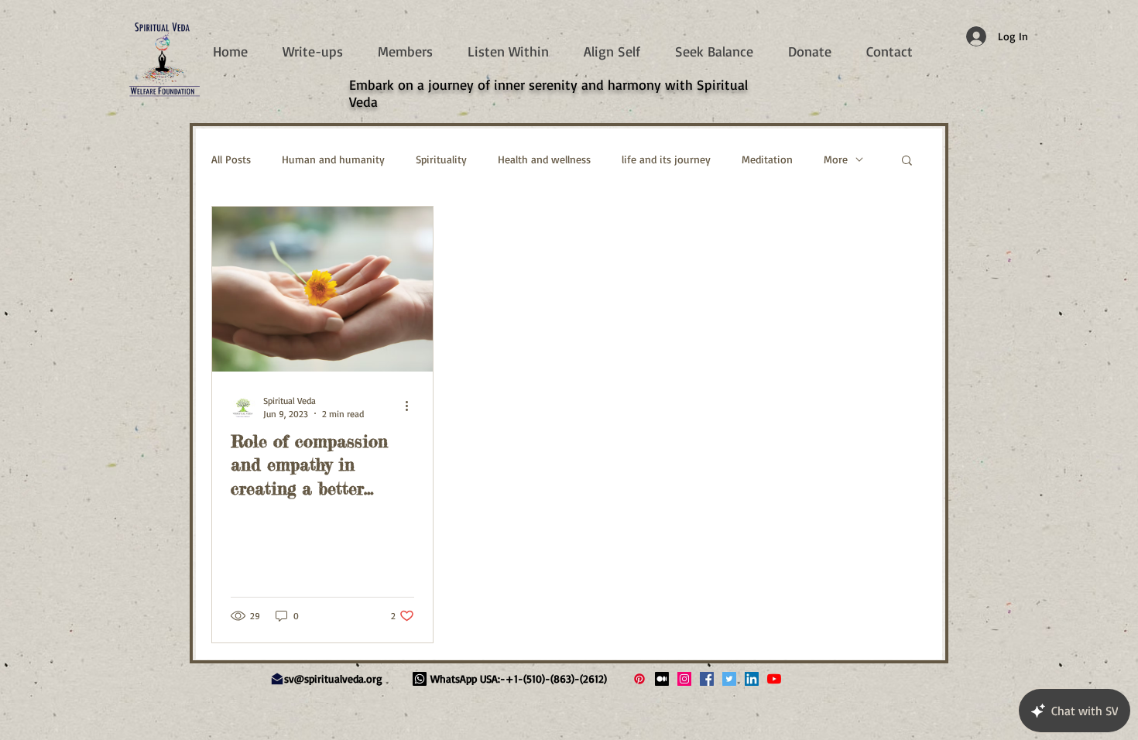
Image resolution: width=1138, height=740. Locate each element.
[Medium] (662, 679)
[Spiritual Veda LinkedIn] (752, 679)
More (836, 159)
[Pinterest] (639, 679)
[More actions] (412, 406)
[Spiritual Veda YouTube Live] (774, 679)
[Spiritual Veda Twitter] (729, 679)
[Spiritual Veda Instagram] (684, 679)
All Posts (231, 159)
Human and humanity (333, 159)
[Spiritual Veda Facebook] (707, 679)
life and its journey (666, 159)
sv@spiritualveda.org (333, 678)
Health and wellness (544, 159)
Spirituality (441, 159)
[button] (907, 161)
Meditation (767, 159)
